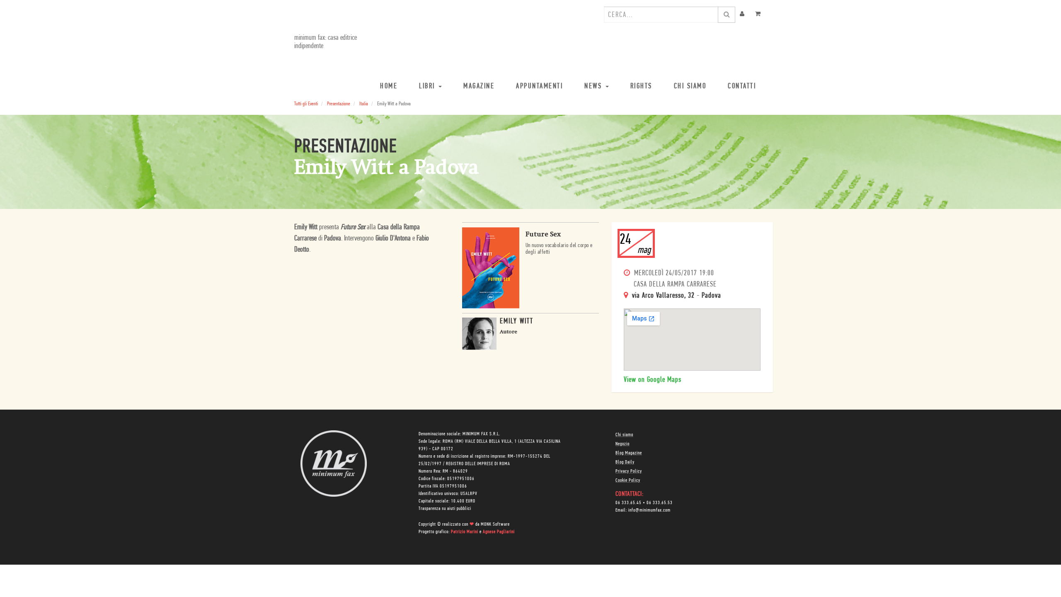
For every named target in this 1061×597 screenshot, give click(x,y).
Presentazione (338, 104)
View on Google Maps (652, 380)
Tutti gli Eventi (306, 104)
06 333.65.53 (660, 502)
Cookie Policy (627, 480)
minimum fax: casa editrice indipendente (325, 42)
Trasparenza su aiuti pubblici (445, 508)
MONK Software (495, 524)
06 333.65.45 (628, 502)
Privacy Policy (628, 471)
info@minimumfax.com (649, 510)
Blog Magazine (628, 453)
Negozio (622, 444)
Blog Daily (625, 462)
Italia (363, 104)
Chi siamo (624, 434)
